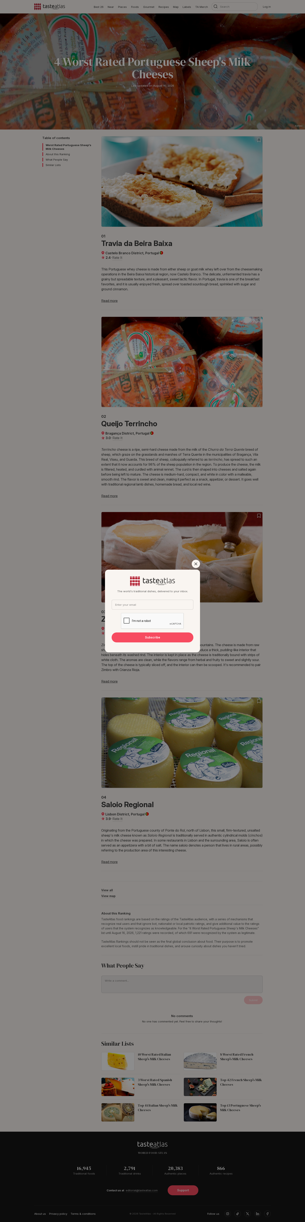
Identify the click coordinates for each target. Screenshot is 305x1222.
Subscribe (152, 637)
